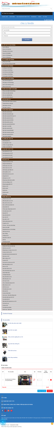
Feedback (33, 16)
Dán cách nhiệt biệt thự (7, 95)
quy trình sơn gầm (12, 330)
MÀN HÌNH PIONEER (7, 136)
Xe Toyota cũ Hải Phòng (7, 70)
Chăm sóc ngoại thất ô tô (8, 144)
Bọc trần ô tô (5, 217)
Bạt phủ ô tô (5, 213)
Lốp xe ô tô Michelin (7, 57)
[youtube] (5, 410)
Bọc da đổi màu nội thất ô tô (8, 204)
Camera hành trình (6, 293)
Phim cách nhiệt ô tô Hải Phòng (9, 91)
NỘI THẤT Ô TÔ (7, 196)
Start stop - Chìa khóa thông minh (9, 295)
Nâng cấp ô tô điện (6, 61)
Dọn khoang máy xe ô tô (8, 153)
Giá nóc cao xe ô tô (6, 248)
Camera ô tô (5, 260)
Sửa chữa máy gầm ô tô (8, 80)
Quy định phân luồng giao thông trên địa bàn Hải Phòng (17, 404)
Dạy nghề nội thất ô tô (23, 16)
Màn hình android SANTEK (8, 120)
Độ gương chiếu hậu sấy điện (9, 180)
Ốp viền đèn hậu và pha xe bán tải (9, 101)
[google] (8, 410)
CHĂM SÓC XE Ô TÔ (8, 138)
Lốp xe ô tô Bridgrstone (7, 55)
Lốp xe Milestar (6, 47)
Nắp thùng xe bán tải (7, 105)
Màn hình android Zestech (8, 118)
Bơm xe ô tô (5, 266)
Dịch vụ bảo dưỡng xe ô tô (8, 84)
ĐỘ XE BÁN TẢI (7, 99)
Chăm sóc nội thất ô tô (7, 146)
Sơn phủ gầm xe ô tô (7, 142)
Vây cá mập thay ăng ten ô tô (8, 282)
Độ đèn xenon (5, 192)
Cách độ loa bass (12, 350)
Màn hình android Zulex (7, 111)
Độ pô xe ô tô (5, 186)
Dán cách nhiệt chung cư (8, 97)
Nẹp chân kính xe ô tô (7, 276)
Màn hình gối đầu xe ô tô (7, 264)
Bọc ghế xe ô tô (6, 219)
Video (39, 16)
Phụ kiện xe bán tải (6, 107)
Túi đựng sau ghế (6, 241)
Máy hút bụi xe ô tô (6, 284)
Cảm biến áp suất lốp (7, 307)
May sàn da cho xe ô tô (7, 202)
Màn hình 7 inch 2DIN (7, 126)
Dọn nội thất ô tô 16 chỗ (7, 155)
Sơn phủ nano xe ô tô (7, 211)
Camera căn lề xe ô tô (7, 252)
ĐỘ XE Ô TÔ (6, 159)
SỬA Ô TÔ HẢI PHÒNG (8, 78)
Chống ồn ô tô (5, 235)
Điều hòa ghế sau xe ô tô (8, 200)
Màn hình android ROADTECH (9, 124)
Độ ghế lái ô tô (6, 176)
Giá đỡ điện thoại (6, 272)
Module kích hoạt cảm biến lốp (9, 246)
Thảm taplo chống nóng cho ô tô (9, 208)
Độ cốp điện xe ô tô (6, 171)
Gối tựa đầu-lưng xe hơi (7, 221)
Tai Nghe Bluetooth (6, 274)
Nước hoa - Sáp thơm (7, 309)
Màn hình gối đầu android (8, 122)
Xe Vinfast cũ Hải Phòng (7, 74)
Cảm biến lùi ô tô (6, 299)
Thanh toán (50, 390)
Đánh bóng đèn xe (6, 140)
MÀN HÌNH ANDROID (8, 109)
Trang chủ (5, 16)
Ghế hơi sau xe (6, 287)
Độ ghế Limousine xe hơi (8, 161)
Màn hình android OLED (7, 128)
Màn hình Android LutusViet (8, 132)
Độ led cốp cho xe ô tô (7, 167)
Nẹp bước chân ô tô (7, 237)
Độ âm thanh (5, 188)
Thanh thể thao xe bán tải (8, 103)
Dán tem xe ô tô (6, 256)
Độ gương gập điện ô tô (7, 184)
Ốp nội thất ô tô (6, 206)
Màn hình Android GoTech (8, 134)
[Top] (52, 423)
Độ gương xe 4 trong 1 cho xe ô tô (9, 250)
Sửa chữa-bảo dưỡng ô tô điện (9, 63)
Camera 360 (5, 305)
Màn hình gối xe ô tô (7, 278)
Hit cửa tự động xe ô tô (7, 182)
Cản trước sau (6, 303)
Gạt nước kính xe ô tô (7, 268)
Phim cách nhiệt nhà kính (8, 93)
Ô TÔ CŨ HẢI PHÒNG (8, 66)
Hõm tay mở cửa (6, 231)
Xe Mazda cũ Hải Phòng (7, 68)
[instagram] (11, 410)
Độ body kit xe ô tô (6, 178)
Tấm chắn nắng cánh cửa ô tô (9, 270)
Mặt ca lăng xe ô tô (6, 258)
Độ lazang (5, 194)
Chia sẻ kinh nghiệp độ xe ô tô (15, 336)
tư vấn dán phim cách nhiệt (14, 323)
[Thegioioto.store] (27, 3)
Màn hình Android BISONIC (8, 130)
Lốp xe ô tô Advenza (7, 49)
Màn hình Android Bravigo (8, 113)
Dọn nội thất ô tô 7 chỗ (7, 151)
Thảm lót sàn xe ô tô (7, 198)
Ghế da (4, 239)
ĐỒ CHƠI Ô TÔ (6, 244)
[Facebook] (2, 410)
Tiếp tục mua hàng (41, 390)
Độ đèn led (5, 190)
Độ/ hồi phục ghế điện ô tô (8, 169)
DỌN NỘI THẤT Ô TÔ (8, 149)
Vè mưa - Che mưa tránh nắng (9, 225)
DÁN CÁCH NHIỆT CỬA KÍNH (10, 88)
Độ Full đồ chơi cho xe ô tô (8, 173)
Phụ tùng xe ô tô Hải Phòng (8, 82)
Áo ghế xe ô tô (6, 223)
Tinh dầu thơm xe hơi (7, 289)
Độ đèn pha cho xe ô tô (7, 165)
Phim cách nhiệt (6, 227)
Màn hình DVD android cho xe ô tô (9, 301)
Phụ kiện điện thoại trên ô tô (8, 297)
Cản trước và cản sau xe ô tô (9, 262)
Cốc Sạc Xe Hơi (6, 280)
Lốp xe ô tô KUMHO (7, 53)
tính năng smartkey (12, 357)
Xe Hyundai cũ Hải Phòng (8, 76)
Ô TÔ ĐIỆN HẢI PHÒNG (8, 59)
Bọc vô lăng (5, 233)
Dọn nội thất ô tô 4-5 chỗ (8, 157)
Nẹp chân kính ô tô (6, 215)
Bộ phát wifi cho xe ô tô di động (9, 229)
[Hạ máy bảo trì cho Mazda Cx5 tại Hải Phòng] (25, 379)
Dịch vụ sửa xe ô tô (7, 86)
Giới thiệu (12, 16)
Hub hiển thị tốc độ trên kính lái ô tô (10, 254)
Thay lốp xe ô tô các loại (7, 51)
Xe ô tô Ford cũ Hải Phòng (8, 72)
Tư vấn (45, 16)
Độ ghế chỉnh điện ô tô (7, 163)
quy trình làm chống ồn (13, 343)
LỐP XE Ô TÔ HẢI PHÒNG (9, 45)
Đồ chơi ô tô (5, 291)
